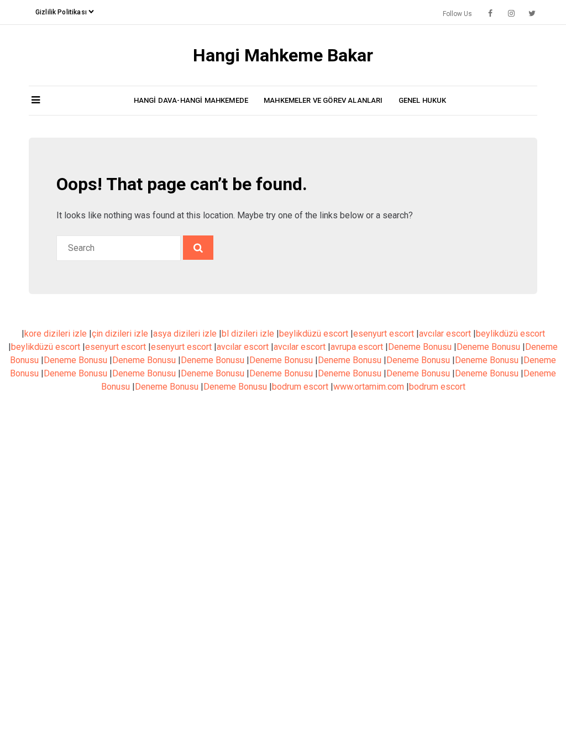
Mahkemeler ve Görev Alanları (323, 100)
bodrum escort (300, 386)
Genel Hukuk (423, 100)
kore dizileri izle (55, 333)
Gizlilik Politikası (61, 12)
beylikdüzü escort (313, 333)
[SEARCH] (198, 247)
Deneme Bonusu (420, 347)
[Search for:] (119, 248)
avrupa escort (357, 347)
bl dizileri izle (248, 333)
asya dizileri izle (185, 333)
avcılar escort (445, 333)
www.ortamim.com (368, 386)
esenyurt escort (383, 333)
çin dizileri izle (120, 333)
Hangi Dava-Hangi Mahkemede (191, 100)
